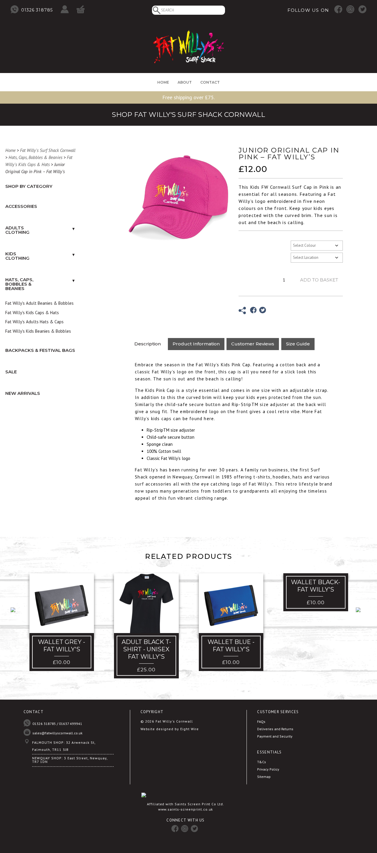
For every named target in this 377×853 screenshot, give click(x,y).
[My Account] (65, 9)
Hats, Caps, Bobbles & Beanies (35, 157)
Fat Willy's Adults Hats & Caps (34, 321)
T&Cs (261, 762)
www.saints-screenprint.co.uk (185, 809)
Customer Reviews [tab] (252, 344)
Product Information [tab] (196, 344)
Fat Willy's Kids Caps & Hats (32, 312)
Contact (210, 82)
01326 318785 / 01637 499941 (57, 723)
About (185, 82)
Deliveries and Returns (275, 729)
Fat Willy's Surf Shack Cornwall (47, 150)
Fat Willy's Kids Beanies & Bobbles (38, 331)
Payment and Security (274, 736)
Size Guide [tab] (298, 344)
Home (163, 82)
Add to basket (319, 280)
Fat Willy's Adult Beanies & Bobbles (39, 303)
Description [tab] (147, 344)
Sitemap (264, 776)
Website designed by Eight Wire (169, 729)
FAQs (261, 721)
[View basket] (81, 9)
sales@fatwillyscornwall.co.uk (57, 733)
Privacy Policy (268, 769)
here (209, 418)
